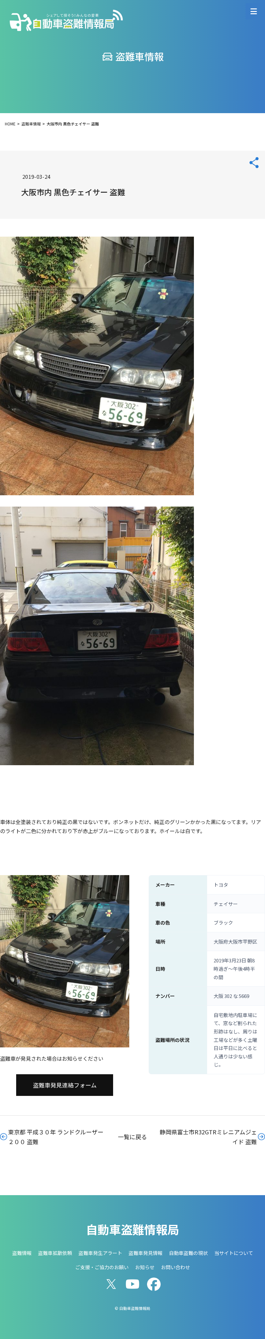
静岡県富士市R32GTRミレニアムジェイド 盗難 (208, 1137)
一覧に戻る (132, 1136)
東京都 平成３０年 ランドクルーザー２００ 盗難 (55, 1137)
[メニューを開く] (254, 11)
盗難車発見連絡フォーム (65, 1085)
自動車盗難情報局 (132, 1229)
